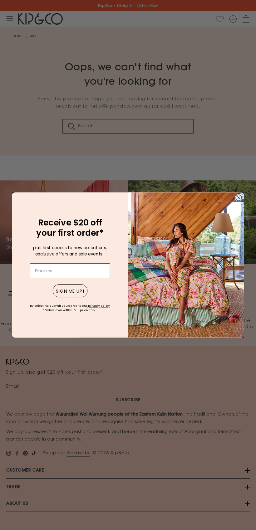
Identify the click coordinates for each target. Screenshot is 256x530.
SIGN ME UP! (70, 291)
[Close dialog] (239, 198)
